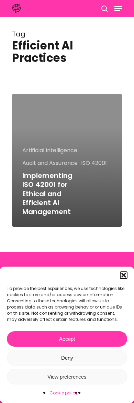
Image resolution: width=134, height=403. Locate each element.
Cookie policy (63, 393)
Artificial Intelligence (49, 150)
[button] (123, 275)
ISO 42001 (94, 163)
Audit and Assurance (50, 163)
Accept (67, 339)
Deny (67, 358)
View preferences (67, 377)
